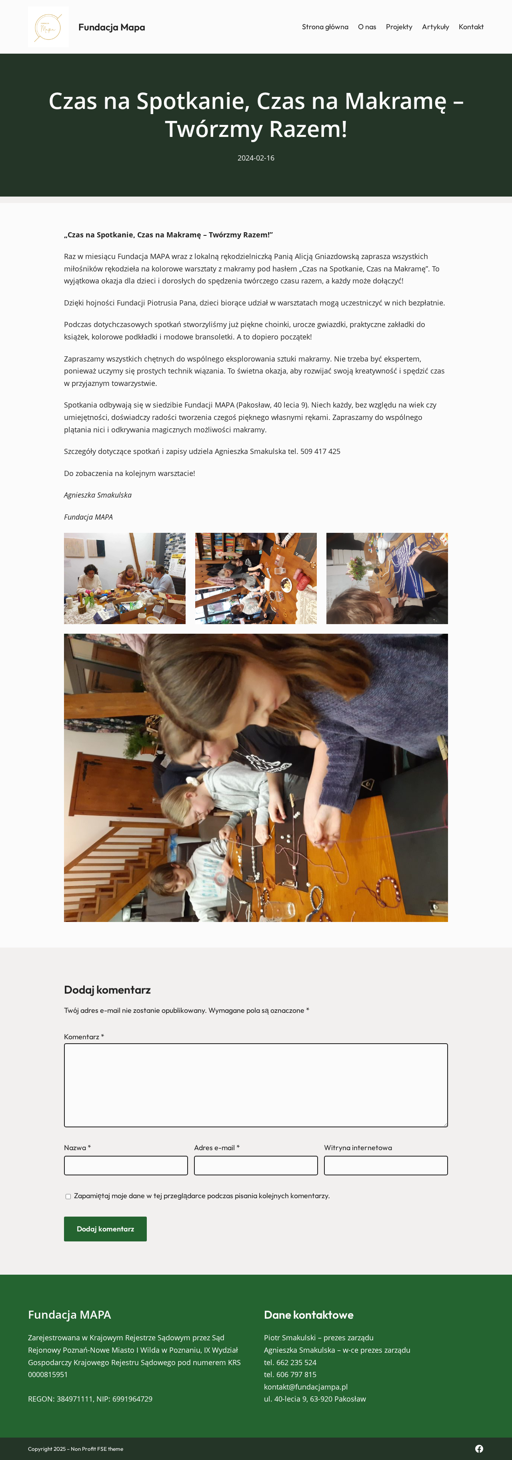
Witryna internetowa (358, 1147)
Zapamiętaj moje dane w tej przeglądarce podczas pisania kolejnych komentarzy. (202, 1195)
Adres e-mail (217, 1147)
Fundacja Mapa (111, 27)
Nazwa (77, 1147)
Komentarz (84, 1036)
